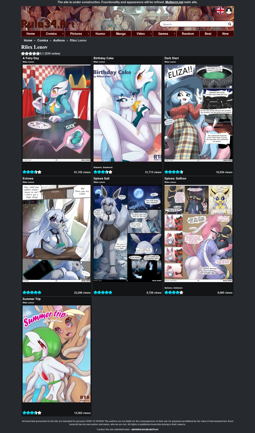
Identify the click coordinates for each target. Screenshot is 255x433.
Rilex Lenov (28, 61)
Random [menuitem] (188, 33)
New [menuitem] (225, 33)
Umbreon (178, 287)
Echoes (28, 178)
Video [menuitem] (138, 34)
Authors (59, 40)
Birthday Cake (104, 58)
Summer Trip (32, 299)
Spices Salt (101, 178)
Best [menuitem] (208, 33)
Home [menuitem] (31, 33)
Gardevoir (108, 167)
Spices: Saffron (175, 178)
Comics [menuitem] (49, 34)
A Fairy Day (31, 58)
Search (232, 25)
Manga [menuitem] (121, 33)
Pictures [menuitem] (73, 34)
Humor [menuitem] (100, 33)
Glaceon (98, 167)
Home (28, 40)
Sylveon (168, 287)
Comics (42, 40)
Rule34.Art (48, 24)
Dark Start (171, 58)
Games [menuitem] (160, 34)
